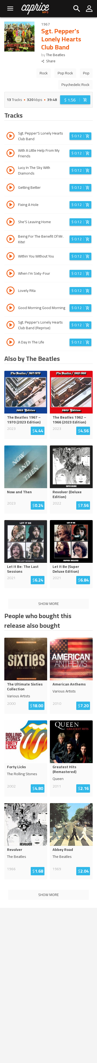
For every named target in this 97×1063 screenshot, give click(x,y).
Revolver (14, 849)
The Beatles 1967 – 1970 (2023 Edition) (24, 420)
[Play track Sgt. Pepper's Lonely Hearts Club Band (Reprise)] (10, 326)
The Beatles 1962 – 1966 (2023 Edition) (69, 420)
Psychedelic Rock (75, 84)
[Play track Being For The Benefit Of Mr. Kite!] (10, 240)
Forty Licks (16, 766)
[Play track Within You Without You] (10, 257)
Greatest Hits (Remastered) (64, 769)
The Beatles (55, 54)
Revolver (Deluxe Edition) (67, 494)
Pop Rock (65, 73)
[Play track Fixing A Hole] (10, 205)
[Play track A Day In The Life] (10, 343)
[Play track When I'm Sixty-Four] (10, 274)
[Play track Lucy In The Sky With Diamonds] (10, 171)
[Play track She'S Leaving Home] (10, 222)
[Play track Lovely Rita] (10, 291)
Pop (86, 73)
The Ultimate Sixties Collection (25, 686)
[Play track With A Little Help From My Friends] (10, 154)
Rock (44, 73)
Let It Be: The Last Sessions (23, 569)
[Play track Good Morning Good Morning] (10, 308)
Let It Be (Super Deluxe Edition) (66, 569)
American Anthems (69, 684)
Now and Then (19, 491)
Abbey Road (63, 849)
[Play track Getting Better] (10, 188)
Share (51, 61)
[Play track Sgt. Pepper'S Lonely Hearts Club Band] (10, 137)
